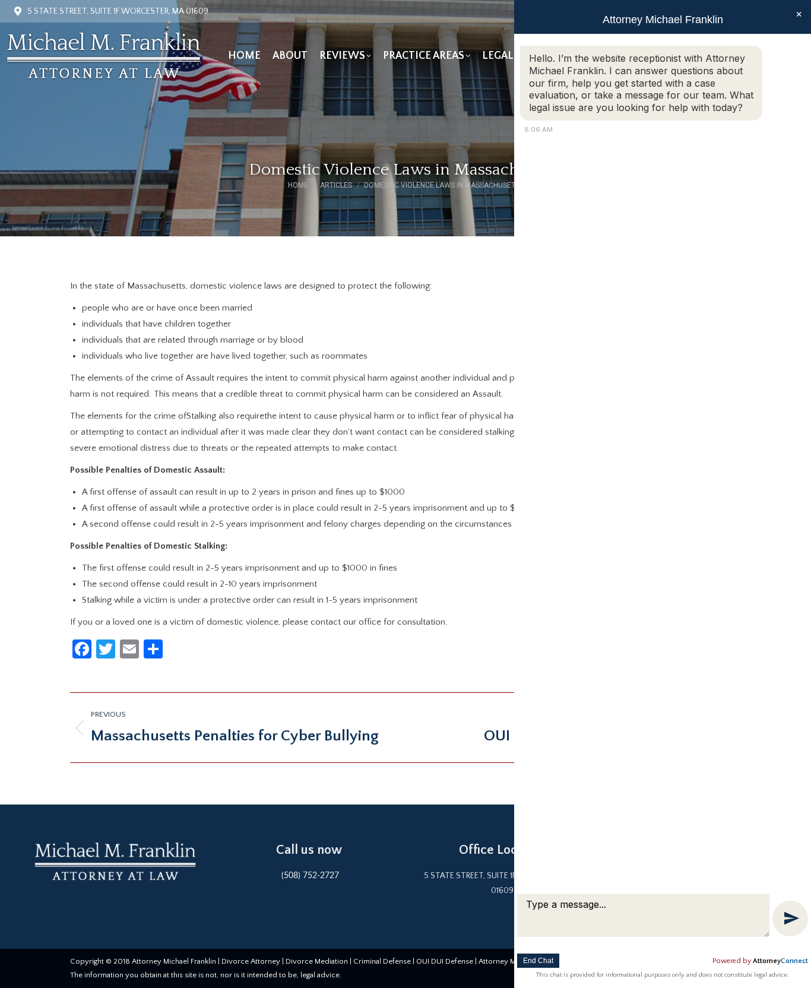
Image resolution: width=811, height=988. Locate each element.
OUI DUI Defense (444, 961)
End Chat (538, 961)
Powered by (760, 961)
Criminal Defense (382, 961)
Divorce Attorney (250, 961)
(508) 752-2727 (310, 876)
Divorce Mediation (317, 961)
